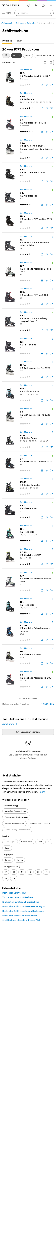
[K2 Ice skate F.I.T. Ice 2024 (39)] (28, 297)
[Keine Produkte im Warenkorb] (51, 5)
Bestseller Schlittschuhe (15, 892)
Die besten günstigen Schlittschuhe (20, 902)
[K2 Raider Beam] (28, 440)
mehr (42, 791)
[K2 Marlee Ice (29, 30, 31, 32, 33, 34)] (28, 533)
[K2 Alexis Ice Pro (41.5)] (28, 197)
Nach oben (48, 703)
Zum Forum (8, 724)
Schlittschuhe (26, 70)
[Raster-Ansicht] (45, 62)
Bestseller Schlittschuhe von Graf (19, 915)
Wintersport (6, 23)
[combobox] (6, 55)
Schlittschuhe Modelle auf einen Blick (21, 920)
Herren (28, 55)
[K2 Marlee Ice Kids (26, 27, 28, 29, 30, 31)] (28, 393)
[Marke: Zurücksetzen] (19, 55)
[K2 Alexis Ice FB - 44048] (28, 124)
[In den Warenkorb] (51, 85)
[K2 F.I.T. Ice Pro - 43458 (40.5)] (28, 174)
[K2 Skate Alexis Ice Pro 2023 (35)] (28, 416)
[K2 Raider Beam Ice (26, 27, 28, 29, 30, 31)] (28, 486)
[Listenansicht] (51, 62)
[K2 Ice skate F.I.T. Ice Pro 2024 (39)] (28, 463)
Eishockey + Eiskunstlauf (26, 23)
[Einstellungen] (28, 5)
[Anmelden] (36, 5)
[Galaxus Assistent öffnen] (43, 5)
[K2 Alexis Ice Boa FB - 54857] (28, 77)
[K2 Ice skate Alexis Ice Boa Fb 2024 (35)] (28, 272)
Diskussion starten (30, 732)
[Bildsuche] (50, 13)
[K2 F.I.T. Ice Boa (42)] (28, 346)
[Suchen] (17, 12)
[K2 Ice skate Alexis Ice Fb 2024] (28, 679)
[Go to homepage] (10, 5)
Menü (8, 12)
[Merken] (47, 85)
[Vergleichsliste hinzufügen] (42, 85)
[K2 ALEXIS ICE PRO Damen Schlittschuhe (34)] (28, 246)
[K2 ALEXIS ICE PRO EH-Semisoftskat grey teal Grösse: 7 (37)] (28, 149)
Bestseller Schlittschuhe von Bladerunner (23, 911)
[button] (52, 70)
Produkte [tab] (7, 40)
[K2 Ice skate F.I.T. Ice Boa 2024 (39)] (28, 221)
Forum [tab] (19, 40)
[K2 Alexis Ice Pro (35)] (28, 510)
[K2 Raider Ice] (28, 101)
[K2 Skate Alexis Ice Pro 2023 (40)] (28, 370)
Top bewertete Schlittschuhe (17, 897)
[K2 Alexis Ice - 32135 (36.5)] (28, 656)
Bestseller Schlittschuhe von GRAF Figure (23, 906)
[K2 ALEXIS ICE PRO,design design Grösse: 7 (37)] (28, 322)
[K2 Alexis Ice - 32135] (28, 557)
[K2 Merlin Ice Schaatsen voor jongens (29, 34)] (28, 631)
